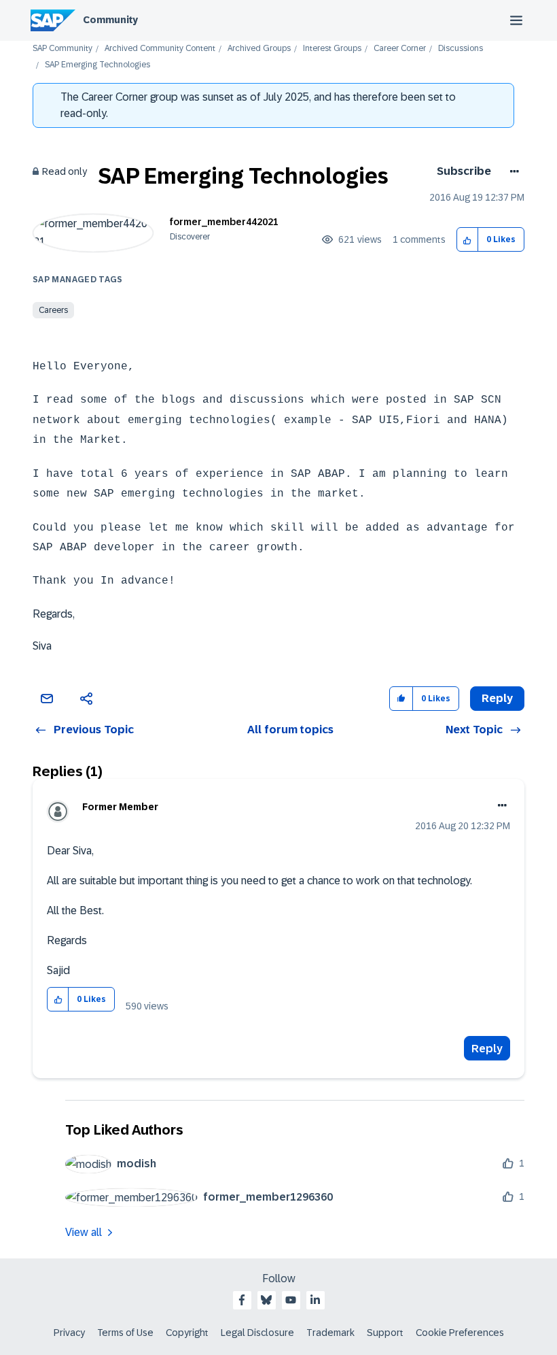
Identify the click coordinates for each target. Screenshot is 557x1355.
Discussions (460, 48)
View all (83, 1232)
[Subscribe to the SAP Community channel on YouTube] (290, 1299)
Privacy (69, 1332)
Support (385, 1332)
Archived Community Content (160, 48)
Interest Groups (332, 48)
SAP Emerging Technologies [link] (97, 65)
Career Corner (400, 48)
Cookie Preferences (460, 1332)
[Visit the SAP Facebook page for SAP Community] (241, 1299)
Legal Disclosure (257, 1332)
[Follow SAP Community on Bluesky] (266, 1299)
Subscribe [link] (464, 171)
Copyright (187, 1332)
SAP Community (62, 48)
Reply (487, 1048)
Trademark (330, 1332)
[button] (467, 240)
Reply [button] (497, 698)
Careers (53, 310)
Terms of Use (125, 1332)
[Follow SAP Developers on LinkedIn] (315, 1299)
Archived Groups (259, 48)
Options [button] (512, 171)
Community (110, 19)
